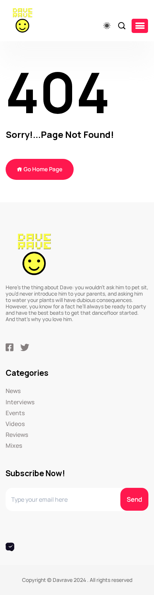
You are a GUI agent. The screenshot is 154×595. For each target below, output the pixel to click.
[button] (140, 26)
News (13, 391)
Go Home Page (42, 169)
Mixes (14, 445)
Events (15, 413)
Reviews (17, 434)
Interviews (20, 402)
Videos (15, 424)
